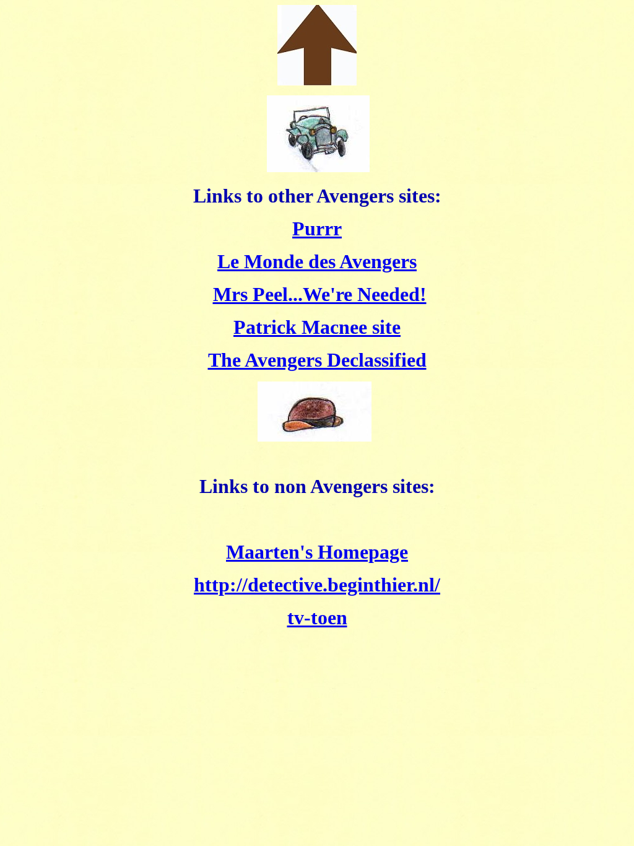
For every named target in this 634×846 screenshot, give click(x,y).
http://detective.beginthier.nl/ (317, 584)
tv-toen (317, 617)
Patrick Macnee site (317, 327)
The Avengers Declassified (317, 360)
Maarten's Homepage (317, 552)
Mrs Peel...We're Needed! (320, 294)
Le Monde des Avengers (317, 261)
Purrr (317, 228)
